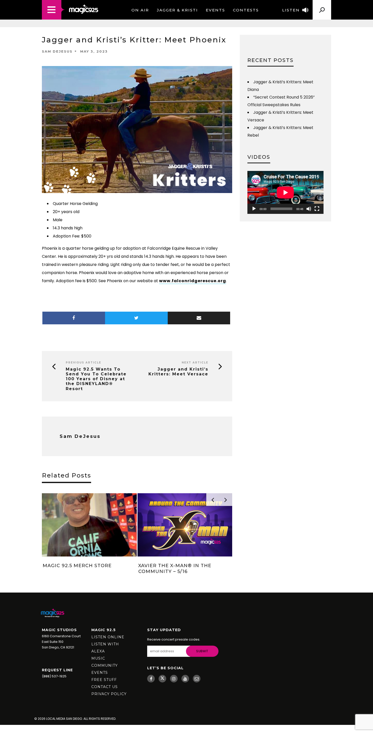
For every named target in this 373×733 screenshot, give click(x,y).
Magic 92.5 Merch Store (77, 565)
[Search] (322, 8)
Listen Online (107, 637)
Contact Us (104, 686)
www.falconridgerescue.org (192, 281)
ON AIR (140, 10)
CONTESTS (246, 10)
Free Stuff (104, 679)
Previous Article (83, 362)
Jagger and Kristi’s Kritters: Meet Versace (178, 371)
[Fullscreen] (316, 208)
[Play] (254, 208)
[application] (285, 192)
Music (98, 658)
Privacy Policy (109, 694)
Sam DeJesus (57, 51)
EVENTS (215, 10)
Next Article (195, 362)
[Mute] (308, 208)
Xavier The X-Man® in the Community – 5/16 (174, 568)
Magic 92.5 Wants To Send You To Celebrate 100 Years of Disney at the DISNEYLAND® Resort (96, 379)
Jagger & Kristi (177, 10)
